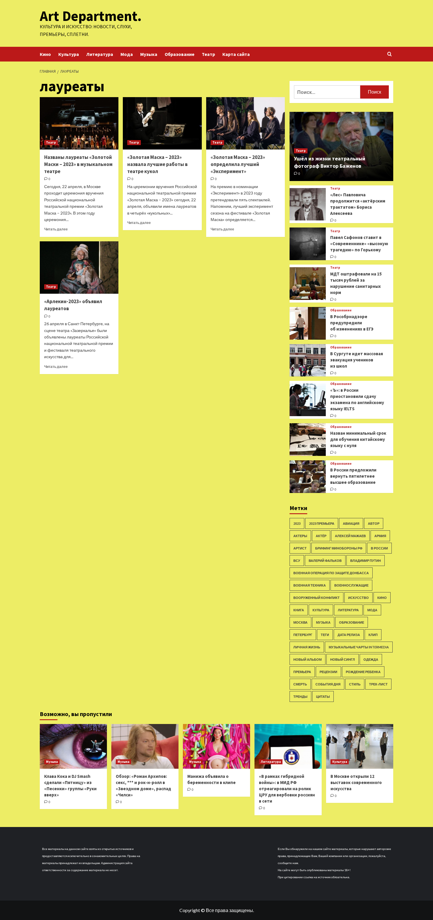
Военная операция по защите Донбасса (331, 573)
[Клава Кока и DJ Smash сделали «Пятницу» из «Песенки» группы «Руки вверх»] (73, 746)
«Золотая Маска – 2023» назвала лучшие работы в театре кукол (157, 164)
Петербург (302, 635)
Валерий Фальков (325, 560)
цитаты (323, 696)
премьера (302, 672)
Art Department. (91, 16)
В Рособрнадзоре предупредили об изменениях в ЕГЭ (351, 323)
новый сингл (342, 659)
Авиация (351, 523)
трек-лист (378, 684)
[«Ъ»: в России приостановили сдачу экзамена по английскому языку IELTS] (308, 399)
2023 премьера (321, 523)
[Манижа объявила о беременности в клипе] (216, 746)
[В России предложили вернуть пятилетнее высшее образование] (308, 476)
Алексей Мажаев (350, 536)
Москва (300, 622)
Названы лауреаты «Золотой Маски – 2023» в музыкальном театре (78, 164)
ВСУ (296, 560)
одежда (370, 659)
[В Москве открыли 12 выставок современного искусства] (359, 746)
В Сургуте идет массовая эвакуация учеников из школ (356, 360)
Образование (179, 54)
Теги (325, 635)
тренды (300, 696)
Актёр (321, 536)
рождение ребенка (363, 672)
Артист (300, 548)
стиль (355, 684)
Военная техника (309, 585)
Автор (373, 523)
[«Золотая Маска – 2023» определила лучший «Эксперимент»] (245, 123)
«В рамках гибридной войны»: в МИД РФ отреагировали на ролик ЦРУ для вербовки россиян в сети (287, 788)
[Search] (389, 54)
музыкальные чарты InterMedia (359, 647)
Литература (99, 54)
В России (379, 548)
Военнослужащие (351, 585)
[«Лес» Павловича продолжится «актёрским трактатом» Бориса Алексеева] (308, 204)
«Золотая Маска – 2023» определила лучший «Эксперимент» (238, 164)
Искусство (358, 598)
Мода (126, 54)
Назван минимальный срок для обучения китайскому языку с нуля (358, 439)
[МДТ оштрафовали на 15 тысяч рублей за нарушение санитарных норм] (308, 283)
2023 (296, 523)
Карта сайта (236, 54)
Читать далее (56, 229)
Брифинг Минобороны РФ (338, 548)
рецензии (328, 672)
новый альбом (307, 659)
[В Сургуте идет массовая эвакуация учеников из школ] (308, 360)
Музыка (148, 54)
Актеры (300, 536)
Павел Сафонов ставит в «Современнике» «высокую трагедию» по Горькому (359, 244)
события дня (328, 684)
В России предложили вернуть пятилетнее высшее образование (353, 476)
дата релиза (349, 635)
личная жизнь (306, 647)
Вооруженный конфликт (316, 598)
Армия (380, 536)
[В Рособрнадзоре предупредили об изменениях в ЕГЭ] (308, 323)
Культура (68, 54)
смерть (300, 684)
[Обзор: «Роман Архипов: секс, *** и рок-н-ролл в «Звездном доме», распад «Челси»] (145, 746)
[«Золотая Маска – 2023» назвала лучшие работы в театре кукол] (162, 123)
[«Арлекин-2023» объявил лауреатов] (79, 267)
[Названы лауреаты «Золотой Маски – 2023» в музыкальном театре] (79, 123)
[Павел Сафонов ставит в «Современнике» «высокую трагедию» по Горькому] (308, 243)
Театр (208, 54)
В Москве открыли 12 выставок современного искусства (356, 782)
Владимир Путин (365, 560)
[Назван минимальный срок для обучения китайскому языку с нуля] (308, 439)
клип (373, 635)
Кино (45, 54)
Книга (298, 610)
